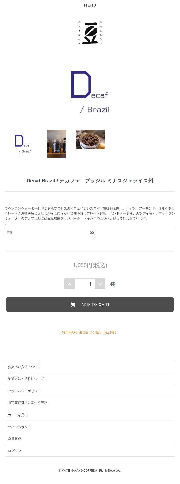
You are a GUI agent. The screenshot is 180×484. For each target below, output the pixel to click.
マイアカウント (19, 427)
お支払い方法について (24, 367)
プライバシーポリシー (24, 391)
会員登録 (14, 439)
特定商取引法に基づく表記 (27, 403)
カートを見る (18, 415)
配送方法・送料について (26, 379)
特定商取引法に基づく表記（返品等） (90, 332)
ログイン (14, 450)
